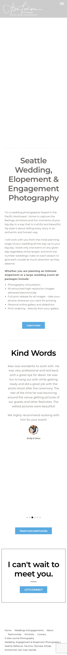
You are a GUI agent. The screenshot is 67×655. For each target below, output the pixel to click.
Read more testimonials (33, 530)
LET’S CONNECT (33, 589)
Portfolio (29, 634)
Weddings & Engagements (29, 630)
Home (8, 630)
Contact (41, 634)
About (50, 630)
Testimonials (15, 634)
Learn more (33, 325)
